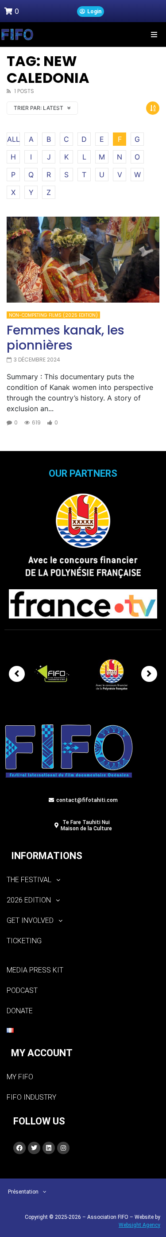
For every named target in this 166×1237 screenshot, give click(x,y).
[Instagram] (63, 1148)
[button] (154, 34)
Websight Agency (139, 1225)
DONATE (20, 1011)
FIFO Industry (31, 1097)
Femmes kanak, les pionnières (65, 338)
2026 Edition (29, 900)
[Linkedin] (48, 1148)
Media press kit (35, 970)
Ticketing (24, 941)
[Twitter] (34, 1148)
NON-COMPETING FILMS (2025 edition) (53, 315)
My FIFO (20, 1077)
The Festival (29, 879)
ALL (13, 139)
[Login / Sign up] (90, 11)
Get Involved (30, 920)
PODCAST (22, 990)
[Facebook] (19, 1148)
